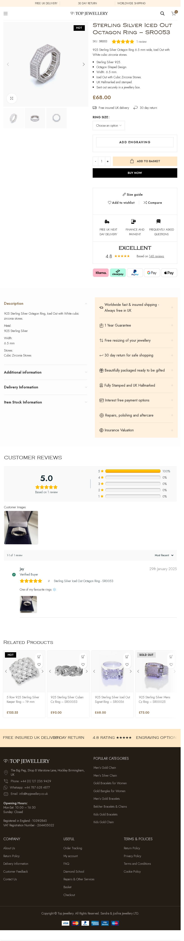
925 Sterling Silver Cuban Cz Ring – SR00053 (67, 699)
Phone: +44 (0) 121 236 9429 (31, 781)
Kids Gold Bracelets (106, 814)
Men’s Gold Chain (105, 768)
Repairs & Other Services (79, 879)
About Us (9, 848)
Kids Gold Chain (104, 822)
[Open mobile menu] (5, 13)
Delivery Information (15, 864)
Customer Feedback (15, 871)
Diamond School (74, 871)
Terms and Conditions (137, 864)
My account (71, 856)
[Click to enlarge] (12, 98)
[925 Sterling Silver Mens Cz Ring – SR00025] (156, 671)
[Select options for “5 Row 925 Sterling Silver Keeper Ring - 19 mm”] (39, 657)
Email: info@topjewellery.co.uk (29, 793)
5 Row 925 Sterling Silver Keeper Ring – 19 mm (23, 699)
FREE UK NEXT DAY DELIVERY (108, 231)
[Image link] (28, 760)
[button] (7, 64)
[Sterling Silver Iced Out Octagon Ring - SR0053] (49, 581)
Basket (67, 887)
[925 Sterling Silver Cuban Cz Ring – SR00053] (68, 671)
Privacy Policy (132, 856)
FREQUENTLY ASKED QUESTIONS (161, 231)
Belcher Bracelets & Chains (110, 806)
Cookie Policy (132, 871)
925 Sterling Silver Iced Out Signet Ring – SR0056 (112, 699)
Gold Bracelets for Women (110, 783)
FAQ (66, 864)
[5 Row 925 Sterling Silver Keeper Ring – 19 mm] (24, 671)
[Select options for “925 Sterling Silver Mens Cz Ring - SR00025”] (171, 657)
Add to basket (148, 161)
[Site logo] (90, 13)
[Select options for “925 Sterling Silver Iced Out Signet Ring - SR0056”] (127, 657)
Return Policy (11, 856)
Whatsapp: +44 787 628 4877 (30, 787)
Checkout (69, 895)
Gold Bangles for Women (109, 791)
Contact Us (10, 879)
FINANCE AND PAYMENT (135, 231)
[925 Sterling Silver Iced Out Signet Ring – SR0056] (112, 671)
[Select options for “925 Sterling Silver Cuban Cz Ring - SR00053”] (83, 657)
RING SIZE (100, 117)
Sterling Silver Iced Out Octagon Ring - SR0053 (83, 581)
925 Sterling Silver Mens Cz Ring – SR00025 (154, 699)
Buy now (135, 173)
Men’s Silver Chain (105, 775)
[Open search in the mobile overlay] (162, 13)
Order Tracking (73, 848)
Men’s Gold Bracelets (107, 799)
